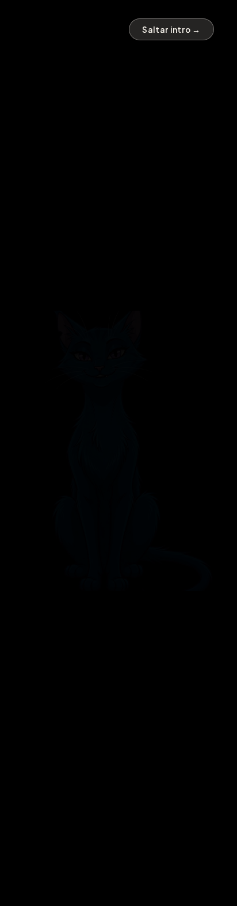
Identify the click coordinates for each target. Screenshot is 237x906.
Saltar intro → (171, 30)
